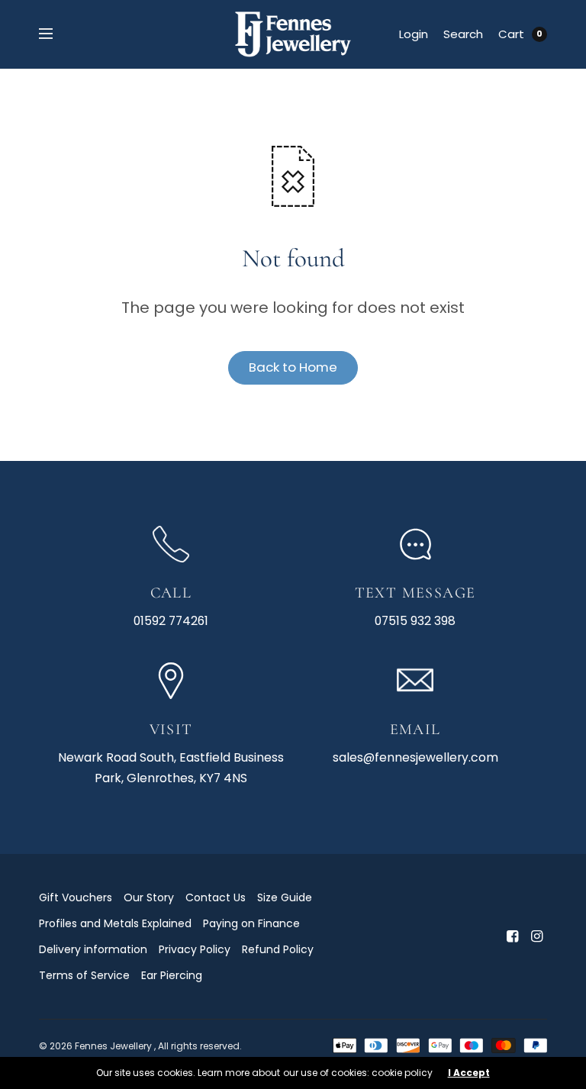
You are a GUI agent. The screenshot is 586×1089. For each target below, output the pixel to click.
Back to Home (293, 367)
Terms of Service (84, 975)
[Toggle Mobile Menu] (55, 34)
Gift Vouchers (75, 897)
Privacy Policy (194, 949)
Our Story (149, 897)
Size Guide (284, 897)
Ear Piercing (171, 975)
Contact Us (215, 897)
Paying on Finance (251, 923)
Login (413, 34)
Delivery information (93, 949)
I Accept (469, 1073)
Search (463, 34)
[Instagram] (536, 936)
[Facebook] (512, 936)
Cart (511, 34)
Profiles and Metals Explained (115, 923)
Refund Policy (278, 949)
